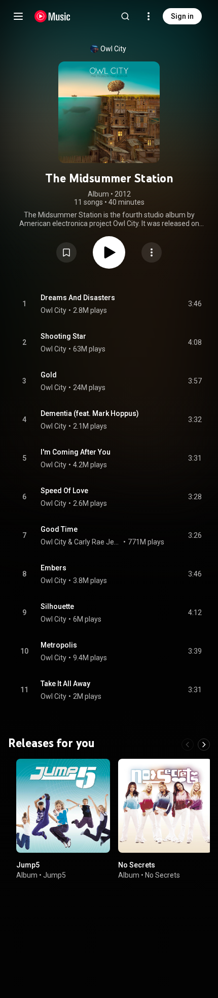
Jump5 (28, 865)
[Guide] (18, 16)
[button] (66, 252)
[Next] (203, 744)
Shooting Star (63, 336)
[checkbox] (195, 304)
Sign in (182, 16)
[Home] (52, 16)
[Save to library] (66, 252)
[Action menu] (151, 252)
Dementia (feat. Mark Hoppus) (90, 413)
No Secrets (136, 865)
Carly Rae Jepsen (98, 542)
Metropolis (59, 645)
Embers (53, 568)
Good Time (59, 529)
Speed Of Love (64, 491)
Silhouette (57, 606)
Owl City (113, 49)
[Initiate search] (125, 16)
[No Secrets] (165, 806)
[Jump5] (63, 806)
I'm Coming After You (76, 452)
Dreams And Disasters (78, 298)
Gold (49, 375)
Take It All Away (65, 684)
